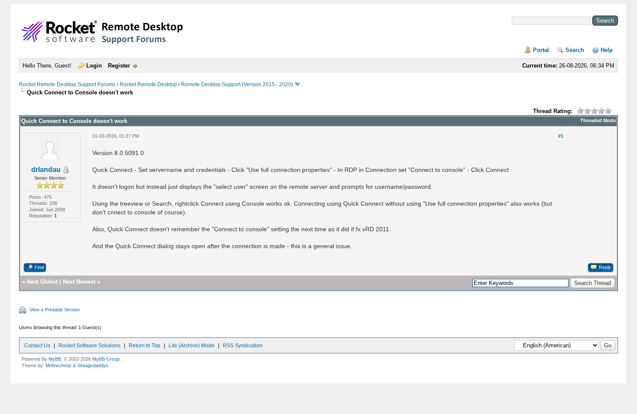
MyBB (55, 359)
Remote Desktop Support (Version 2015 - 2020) (237, 84)
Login (94, 65)
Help (607, 50)
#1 (560, 136)
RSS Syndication (243, 346)
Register (119, 65)
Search (575, 50)
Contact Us (37, 346)
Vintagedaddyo (92, 365)
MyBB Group (106, 359)
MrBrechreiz (59, 365)
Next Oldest (42, 281)
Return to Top (144, 346)
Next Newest (79, 281)
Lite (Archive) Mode (191, 346)
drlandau (46, 169)
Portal (541, 50)
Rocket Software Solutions (89, 346)
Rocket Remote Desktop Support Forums (67, 84)
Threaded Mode (598, 120)
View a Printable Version (54, 309)
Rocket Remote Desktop (148, 84)
